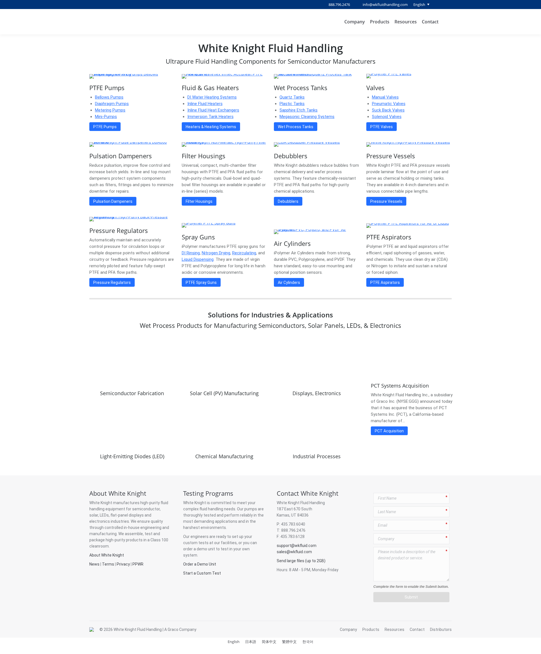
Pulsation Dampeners (120, 156)
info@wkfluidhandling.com (385, 4)
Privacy (123, 564)
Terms (108, 564)
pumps (250, 509)
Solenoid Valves (387, 116)
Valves (375, 87)
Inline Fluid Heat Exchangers (213, 110)
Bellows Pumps (109, 97)
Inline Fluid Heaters (205, 103)
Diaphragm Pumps (112, 103)
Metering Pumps (110, 110)
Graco (173, 629)
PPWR (137, 564)
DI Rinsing (191, 252)
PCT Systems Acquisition (400, 385)
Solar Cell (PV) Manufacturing (224, 393)
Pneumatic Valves (388, 103)
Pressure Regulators (118, 230)
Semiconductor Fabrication (132, 393)
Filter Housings (203, 156)
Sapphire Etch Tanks (299, 110)
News (94, 564)
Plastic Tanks (292, 103)
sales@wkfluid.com (294, 552)
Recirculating (244, 252)
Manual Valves (385, 97)
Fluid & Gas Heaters (210, 87)
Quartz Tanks (292, 97)
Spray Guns (198, 237)
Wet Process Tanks (300, 87)
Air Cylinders (292, 243)
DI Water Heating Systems (212, 97)
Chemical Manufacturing (224, 456)
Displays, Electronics (316, 393)
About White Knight (117, 493)
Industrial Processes (317, 456)
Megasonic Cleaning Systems (307, 116)
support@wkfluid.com (296, 545)
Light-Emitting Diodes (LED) (132, 456)
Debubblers (290, 156)
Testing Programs (208, 493)
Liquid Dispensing (198, 259)
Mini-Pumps (106, 116)
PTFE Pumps (107, 87)
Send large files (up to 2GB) (301, 561)
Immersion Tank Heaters (210, 116)
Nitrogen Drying (216, 252)
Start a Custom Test (202, 573)
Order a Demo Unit (199, 564)
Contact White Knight (307, 493)
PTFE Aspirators (388, 237)
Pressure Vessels (390, 156)
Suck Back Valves (388, 110)
